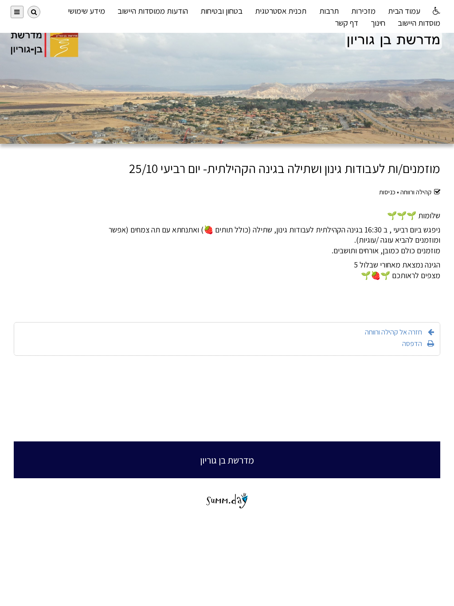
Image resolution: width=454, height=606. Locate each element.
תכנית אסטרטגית (280, 10)
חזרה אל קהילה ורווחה (393, 332)
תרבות (329, 10)
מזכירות (363, 10)
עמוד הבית (404, 10)
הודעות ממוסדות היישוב (152, 10)
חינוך (378, 22)
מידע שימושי (86, 10)
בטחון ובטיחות (221, 10)
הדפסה (412, 343)
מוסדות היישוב (419, 22)
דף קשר (346, 22)
